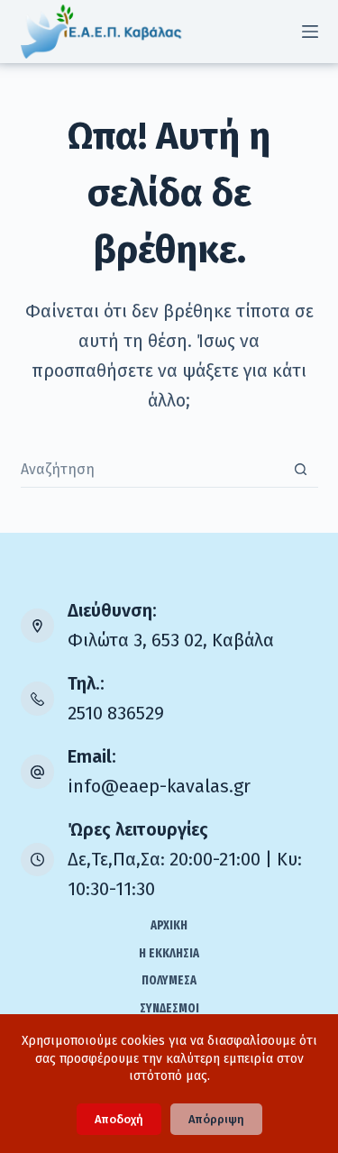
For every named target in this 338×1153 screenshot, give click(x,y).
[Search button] (300, 469)
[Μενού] (310, 31)
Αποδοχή (119, 1119)
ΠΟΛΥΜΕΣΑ (169, 980)
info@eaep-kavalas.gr (159, 786)
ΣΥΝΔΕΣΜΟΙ (169, 1008)
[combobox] (152, 470)
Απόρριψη (216, 1119)
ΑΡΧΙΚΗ (169, 925)
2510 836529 (116, 713)
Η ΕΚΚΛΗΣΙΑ (169, 953)
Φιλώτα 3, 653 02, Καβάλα (171, 640)
